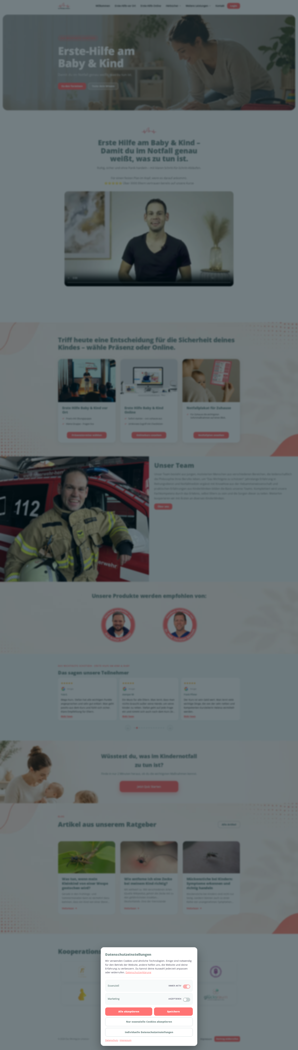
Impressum (125, 1040)
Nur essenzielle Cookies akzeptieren (149, 1021)
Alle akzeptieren (128, 1011)
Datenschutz (111, 1040)
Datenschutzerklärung (138, 972)
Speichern (173, 1011)
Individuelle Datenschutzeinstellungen (149, 1032)
